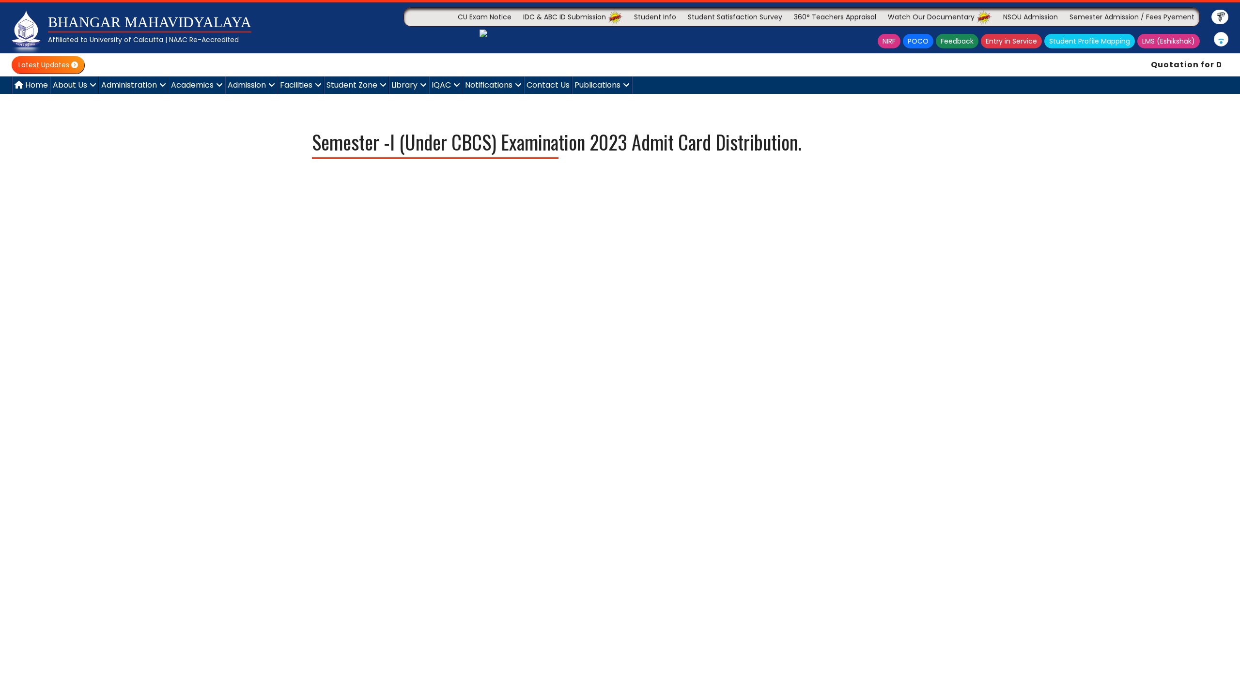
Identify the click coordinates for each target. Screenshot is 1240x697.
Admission (247, 85)
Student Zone (351, 85)
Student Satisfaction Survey (735, 17)
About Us (70, 85)
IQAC (441, 85)
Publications (597, 85)
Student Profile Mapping (1089, 41)
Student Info (655, 17)
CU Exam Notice (485, 17)
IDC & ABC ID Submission (565, 17)
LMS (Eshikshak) (1168, 41)
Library (404, 85)
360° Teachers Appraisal (835, 17)
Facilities (296, 85)
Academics (192, 85)
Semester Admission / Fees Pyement (1132, 17)
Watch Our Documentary (932, 17)
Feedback (957, 41)
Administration (129, 85)
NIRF (889, 41)
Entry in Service (1011, 41)
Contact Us (548, 85)
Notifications (488, 85)
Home (35, 85)
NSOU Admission (1030, 17)
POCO (918, 41)
